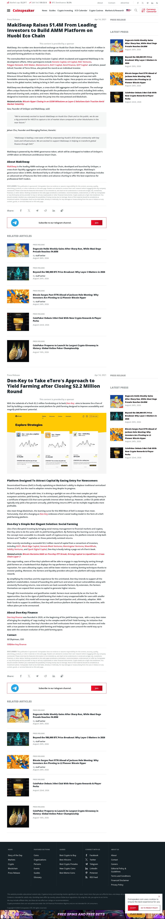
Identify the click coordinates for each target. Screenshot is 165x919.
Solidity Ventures (15, 549)
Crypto (11, 864)
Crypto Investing (65, 10)
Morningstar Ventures (73, 546)
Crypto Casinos (96, 10)
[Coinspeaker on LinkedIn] (152, 2)
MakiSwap (12, 166)
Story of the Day (15, 855)
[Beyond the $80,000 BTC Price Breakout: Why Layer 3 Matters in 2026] (18, 274)
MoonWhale (90, 546)
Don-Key (70, 403)
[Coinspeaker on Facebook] (138, 2)
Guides (52, 10)
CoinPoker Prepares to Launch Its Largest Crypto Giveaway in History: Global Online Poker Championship (65, 347)
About (100, 3)
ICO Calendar (81, 10)
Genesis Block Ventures (51, 546)
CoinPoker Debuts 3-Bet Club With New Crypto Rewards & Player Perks (67, 319)
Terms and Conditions (121, 876)
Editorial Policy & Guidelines (118, 870)
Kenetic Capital (59, 62)
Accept (133, 908)
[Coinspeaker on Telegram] (147, 2)
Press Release (39, 245)
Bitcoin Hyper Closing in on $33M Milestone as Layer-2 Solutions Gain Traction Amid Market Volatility (55, 102)
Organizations (40, 859)
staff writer (40, 255)
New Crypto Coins (67, 868)
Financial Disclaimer (120, 880)
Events (37, 868)
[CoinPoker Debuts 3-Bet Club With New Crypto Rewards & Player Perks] (18, 322)
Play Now (136, 914)
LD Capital (72, 62)
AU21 (18, 546)
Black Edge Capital (30, 546)
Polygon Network (15, 65)
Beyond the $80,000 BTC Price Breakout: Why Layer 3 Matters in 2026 (69, 272)
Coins (36, 855)
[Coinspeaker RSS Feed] (157, 2)
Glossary (38, 877)
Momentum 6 (42, 65)
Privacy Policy (117, 884)
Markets (11, 859)
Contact (111, 3)
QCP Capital (82, 65)
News (44, 10)
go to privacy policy (149, 908)
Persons (37, 864)
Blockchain (13, 868)
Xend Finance (69, 65)
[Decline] (159, 896)
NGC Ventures (84, 62)
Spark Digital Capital (37, 549)
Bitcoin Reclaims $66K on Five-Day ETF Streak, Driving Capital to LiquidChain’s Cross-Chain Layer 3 (56, 555)
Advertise (125, 3)
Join (96, 222)
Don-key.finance (15, 617)
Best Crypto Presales (69, 864)
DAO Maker (29, 65)
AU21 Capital (56, 65)
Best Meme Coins (67, 873)
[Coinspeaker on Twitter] (143, 2)
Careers (114, 864)
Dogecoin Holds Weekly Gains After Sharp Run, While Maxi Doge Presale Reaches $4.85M (67, 250)
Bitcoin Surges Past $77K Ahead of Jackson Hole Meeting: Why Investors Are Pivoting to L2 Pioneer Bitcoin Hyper (65, 296)
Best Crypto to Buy (68, 855)
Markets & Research (114, 10)
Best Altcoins (65, 859)
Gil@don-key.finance (16, 644)
